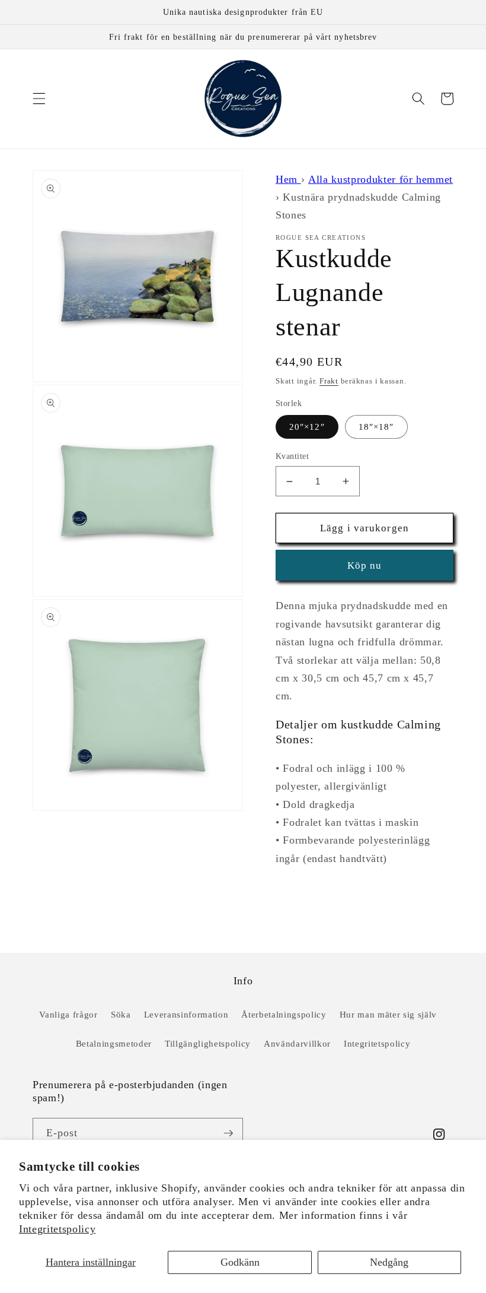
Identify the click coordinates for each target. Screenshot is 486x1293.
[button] (39, 98)
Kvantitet (292, 456)
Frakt (328, 380)
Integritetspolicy (57, 1229)
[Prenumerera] (228, 1133)
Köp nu (364, 565)
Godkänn (240, 1262)
